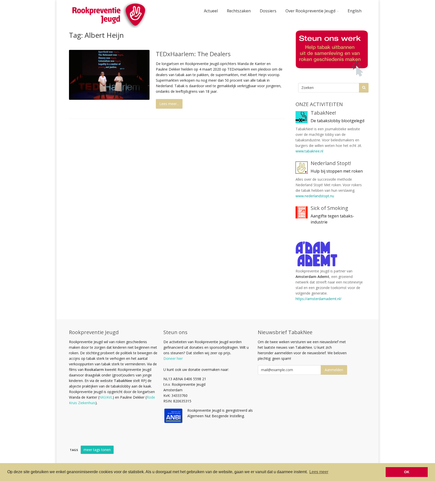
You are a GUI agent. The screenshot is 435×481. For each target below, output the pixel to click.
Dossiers (268, 11)
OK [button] (406, 472)
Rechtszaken (239, 11)
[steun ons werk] (331, 53)
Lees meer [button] (318, 472)
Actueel (211, 11)
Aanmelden (334, 369)
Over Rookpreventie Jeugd (310, 11)
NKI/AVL (106, 397)
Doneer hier (173, 358)
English (354, 11)
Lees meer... (169, 103)
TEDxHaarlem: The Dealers (193, 54)
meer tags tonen (97, 449)
